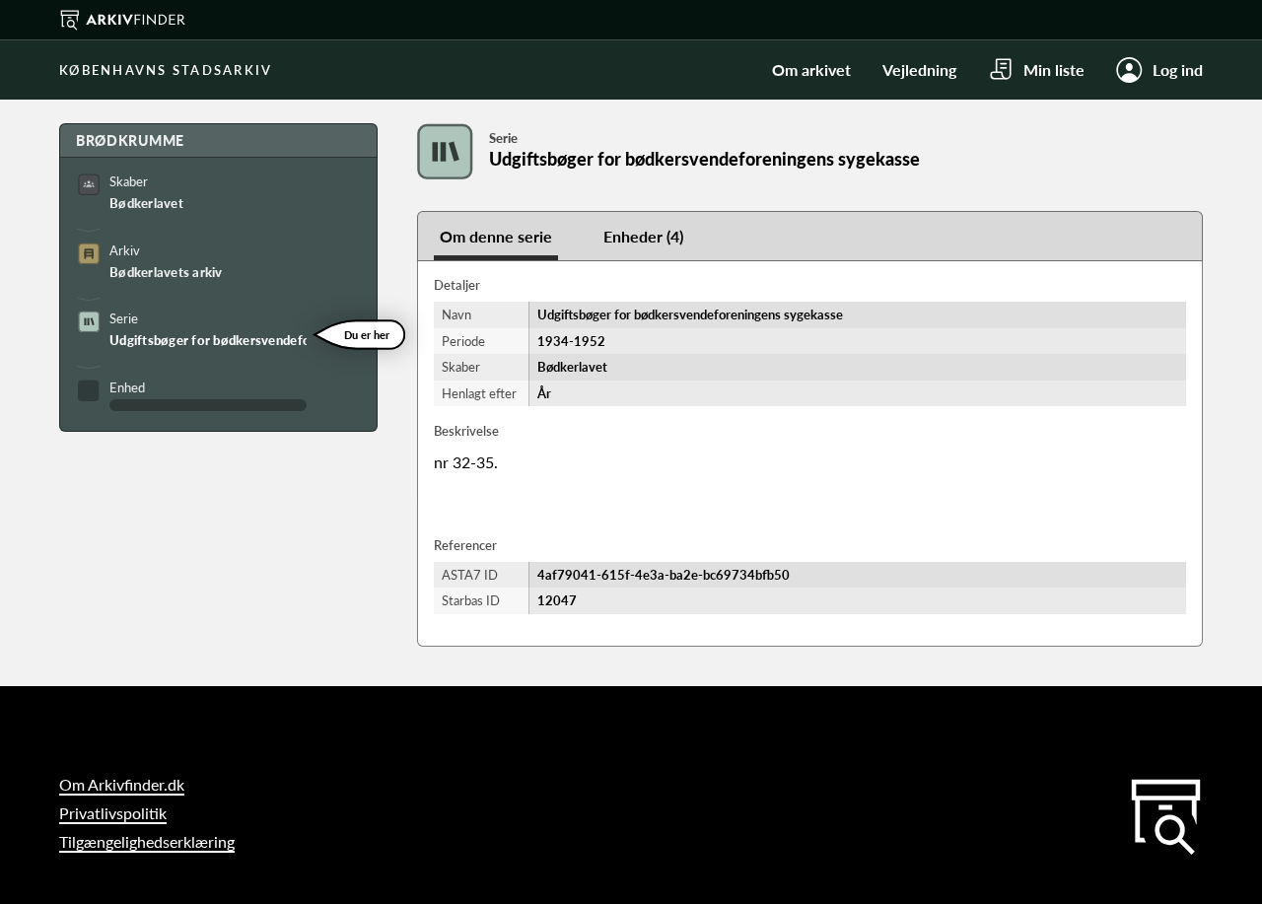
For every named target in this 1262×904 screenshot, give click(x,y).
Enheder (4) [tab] (643, 236)
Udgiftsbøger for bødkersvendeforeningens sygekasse (208, 340)
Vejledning (919, 69)
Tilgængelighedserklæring (147, 841)
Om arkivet (811, 69)
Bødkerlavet (146, 203)
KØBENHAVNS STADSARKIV (165, 70)
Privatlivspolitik (113, 812)
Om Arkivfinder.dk (121, 784)
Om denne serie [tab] (496, 236)
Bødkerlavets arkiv (166, 272)
